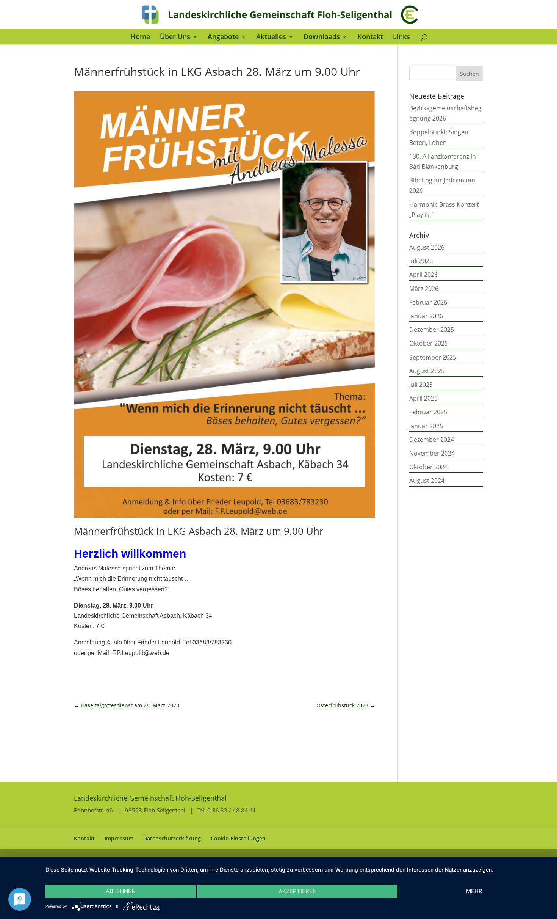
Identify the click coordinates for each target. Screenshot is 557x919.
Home (140, 37)
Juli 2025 (421, 384)
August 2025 (426, 371)
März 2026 (423, 288)
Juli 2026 (421, 261)
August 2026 (426, 247)
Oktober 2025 (428, 343)
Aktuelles (271, 37)
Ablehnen (121, 891)
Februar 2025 (428, 412)
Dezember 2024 (431, 439)
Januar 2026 (426, 316)
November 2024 (432, 453)
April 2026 (423, 274)
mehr (474, 891)
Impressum (119, 838)
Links (401, 37)
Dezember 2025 (431, 329)
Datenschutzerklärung (172, 838)
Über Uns (175, 37)
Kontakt (370, 37)
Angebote (223, 37)
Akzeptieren (297, 891)
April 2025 (423, 398)
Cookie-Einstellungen (238, 838)
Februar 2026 (428, 302)
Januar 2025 (426, 426)
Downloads (322, 37)
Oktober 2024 (428, 467)
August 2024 (426, 480)
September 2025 (432, 357)
